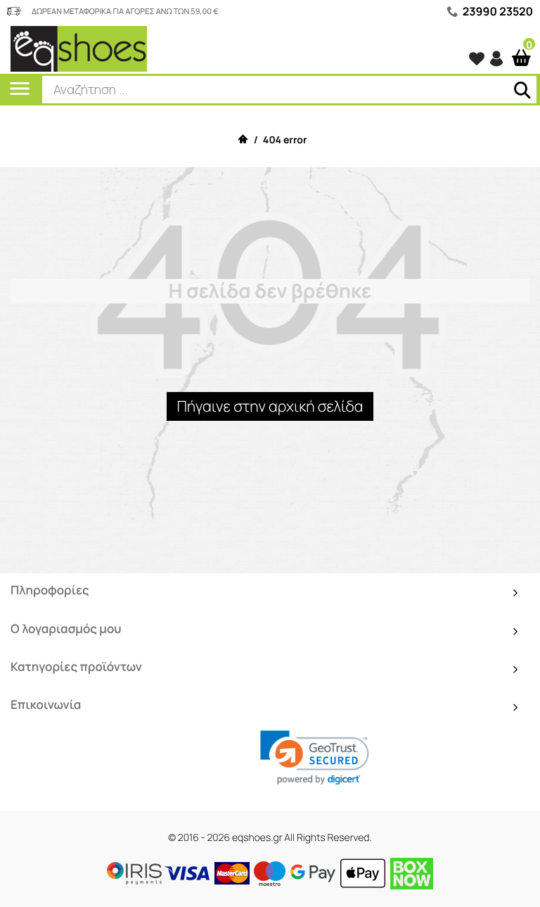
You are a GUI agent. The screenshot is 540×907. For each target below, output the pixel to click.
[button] (314, 758)
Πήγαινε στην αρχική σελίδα (269, 406)
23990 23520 (498, 11)
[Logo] (79, 48)
